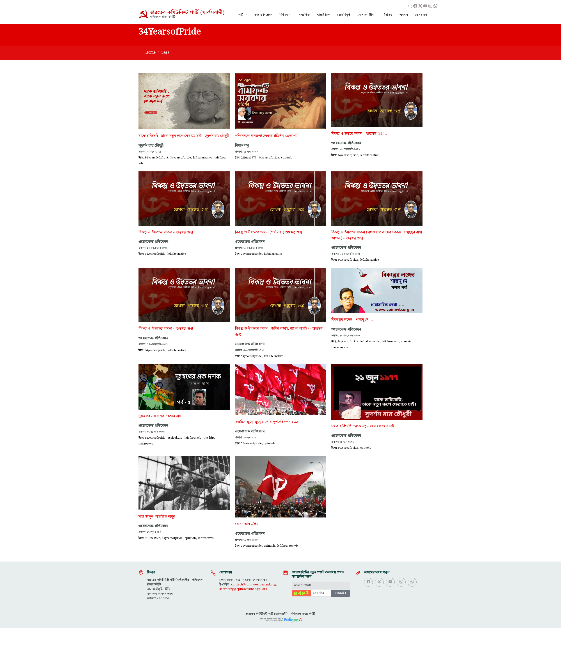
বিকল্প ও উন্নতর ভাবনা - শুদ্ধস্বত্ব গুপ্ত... (359, 134)
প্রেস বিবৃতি (343, 15)
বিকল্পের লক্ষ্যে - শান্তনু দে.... (352, 320)
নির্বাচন (284, 15)
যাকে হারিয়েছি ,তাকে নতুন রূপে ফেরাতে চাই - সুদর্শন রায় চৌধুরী (183, 136)
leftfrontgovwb (287, 546)
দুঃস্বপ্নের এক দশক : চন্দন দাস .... (162, 416)
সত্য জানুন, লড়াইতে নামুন (156, 517)
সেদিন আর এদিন (246, 524)
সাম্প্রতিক (304, 15)
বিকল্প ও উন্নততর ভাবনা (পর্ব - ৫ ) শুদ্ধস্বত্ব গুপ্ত (268, 232)
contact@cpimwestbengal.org (253, 584)
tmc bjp (209, 438)
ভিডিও (388, 15)
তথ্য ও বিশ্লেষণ (263, 15)
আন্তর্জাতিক (323, 15)
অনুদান (403, 15)
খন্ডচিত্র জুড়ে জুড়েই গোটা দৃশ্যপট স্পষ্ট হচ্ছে (266, 422)
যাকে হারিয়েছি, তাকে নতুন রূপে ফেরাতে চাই (362, 426)
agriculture (174, 438)
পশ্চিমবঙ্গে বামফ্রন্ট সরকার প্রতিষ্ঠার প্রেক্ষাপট (266, 136)
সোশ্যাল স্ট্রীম (365, 15)
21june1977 (248, 157)
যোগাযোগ (421, 15)
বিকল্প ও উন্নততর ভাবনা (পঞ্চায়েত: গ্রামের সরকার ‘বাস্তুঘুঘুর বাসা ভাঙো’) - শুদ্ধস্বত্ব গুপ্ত (376, 235)
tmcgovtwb (146, 443)
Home (151, 52)
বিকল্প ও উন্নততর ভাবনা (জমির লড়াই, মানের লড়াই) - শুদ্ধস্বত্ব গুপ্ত (279, 331)
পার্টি (240, 15)
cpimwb (286, 157)
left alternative (202, 157)
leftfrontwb (206, 538)
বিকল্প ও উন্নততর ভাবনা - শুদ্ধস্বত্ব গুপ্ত (165, 232)
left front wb (390, 341)
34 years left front (156, 157)
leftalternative (369, 155)
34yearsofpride (180, 157)
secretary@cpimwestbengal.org (243, 589)
